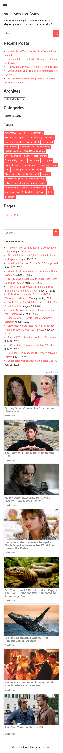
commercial (47, 142)
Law (7, 169)
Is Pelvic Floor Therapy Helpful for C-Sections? (33, 345)
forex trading (11, 160)
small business (12, 192)
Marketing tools (12, 174)
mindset (45, 174)
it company (30, 165)
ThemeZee (45, 747)
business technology (14, 142)
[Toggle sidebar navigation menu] (5, 4)
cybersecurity (43, 146)
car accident (33, 142)
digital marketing (13, 151)
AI (20, 133)
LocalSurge (17, 169)
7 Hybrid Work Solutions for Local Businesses (32, 337)
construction (11, 146)
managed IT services (35, 169)
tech (50, 192)
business (49, 137)
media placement (31, 174)
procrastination (12, 187)
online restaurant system (16, 183)
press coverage (38, 183)
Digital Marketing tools (34, 151)
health (23, 160)
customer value (27, 146)
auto (26, 133)
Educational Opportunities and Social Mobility (32, 360)
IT (21, 165)
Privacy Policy (13, 215)
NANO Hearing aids (14, 178)
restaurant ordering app (33, 187)
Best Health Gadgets (14, 137)
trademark (10, 197)
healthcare (34, 160)
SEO (50, 187)
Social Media (28, 192)
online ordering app (35, 178)
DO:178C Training (13, 156)
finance (27, 156)
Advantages (10, 133)
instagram (47, 160)
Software (41, 192)
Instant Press (11, 165)
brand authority (34, 137)
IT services (44, 165)
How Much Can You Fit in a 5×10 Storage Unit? (33, 66)
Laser (54, 165)
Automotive (37, 133)
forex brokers (40, 156)
